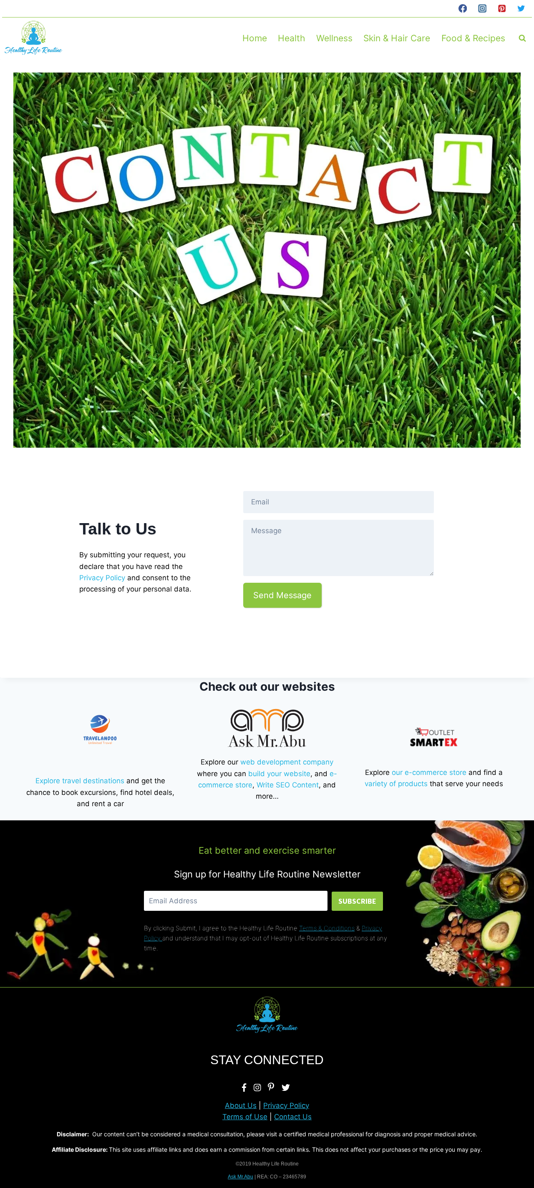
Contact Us (293, 1117)
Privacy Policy (102, 578)
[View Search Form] (522, 38)
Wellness (334, 38)
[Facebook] (462, 8)
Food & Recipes (473, 38)
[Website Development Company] (267, 727)
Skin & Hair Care (396, 38)
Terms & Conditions (327, 928)
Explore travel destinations (79, 781)
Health (291, 38)
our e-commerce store (429, 772)
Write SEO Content (288, 785)
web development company (286, 762)
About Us (241, 1105)
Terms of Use (244, 1117)
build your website (279, 773)
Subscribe (357, 901)
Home (254, 38)
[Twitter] (521, 8)
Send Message (282, 595)
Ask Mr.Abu (240, 1177)
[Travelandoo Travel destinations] (100, 730)
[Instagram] (482, 8)
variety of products (396, 783)
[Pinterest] (501, 8)
